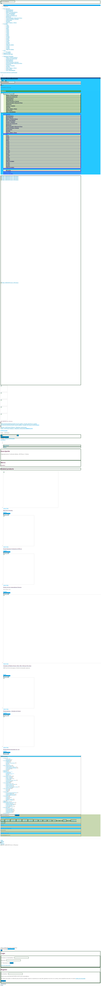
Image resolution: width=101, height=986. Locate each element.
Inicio (4, 50)
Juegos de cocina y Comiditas (10, 784)
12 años (8, 40)
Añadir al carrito (4, 437)
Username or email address (7, 957)
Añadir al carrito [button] (6, 513)
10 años (8, 36)
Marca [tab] (5, 447)
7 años (7, 33)
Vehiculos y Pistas (9, 787)
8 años (7, 34)
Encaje (7, 796)
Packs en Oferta (7, 53)
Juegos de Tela (8, 768)
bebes (7, 28)
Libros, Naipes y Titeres (11, 22)
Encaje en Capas (8, 808)
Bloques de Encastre (10, 438)
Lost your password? (5, 965)
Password (3, 960)
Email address (4, 973)
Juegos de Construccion (11, 15)
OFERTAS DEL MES (8, 54)
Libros (7, 789)
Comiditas (68, 820)
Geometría (7, 779)
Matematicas (8, 781)
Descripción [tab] (6, 445)
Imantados (7, 762)
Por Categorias (6, 8)
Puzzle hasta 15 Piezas (9, 810)
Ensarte (7, 798)
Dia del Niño (5, 770)
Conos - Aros (8, 805)
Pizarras (7, 764)
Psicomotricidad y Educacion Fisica (14, 18)
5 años (7, 30)
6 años (7, 32)
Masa (7, 763)
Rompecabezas (9, 9)
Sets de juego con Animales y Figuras (12, 786)
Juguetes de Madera (9, 793)
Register (3, 980)
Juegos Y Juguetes (10, 14)
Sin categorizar (5, 813)
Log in (11, 963)
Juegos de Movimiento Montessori (11, 792)
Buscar (17, 815)
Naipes (7, 790)
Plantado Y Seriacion (9, 799)
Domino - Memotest (9, 778)
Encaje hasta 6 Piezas (9, 809)
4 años (7, 29)
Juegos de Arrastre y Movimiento (11, 767)
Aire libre (8, 21)
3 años (7, 27)
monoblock (3, 439)
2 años (7, 26)
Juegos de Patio (8, 759)
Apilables (7, 772)
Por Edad (5, 23)
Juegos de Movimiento (9, 806)
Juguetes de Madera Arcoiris (10, 794)
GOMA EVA (8, 761)
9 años (7, 35)
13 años (8, 42)
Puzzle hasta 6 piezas (9, 811)
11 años (8, 37)
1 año (7, 25)
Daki (7, 774)
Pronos (7, 769)
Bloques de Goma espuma (10, 804)
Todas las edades (10, 44)
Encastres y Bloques (9, 766)
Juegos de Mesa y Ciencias (12, 19)
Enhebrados (8, 797)
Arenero (7, 758)
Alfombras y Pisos (9, 803)
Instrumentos (9, 20)
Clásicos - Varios (8, 777)
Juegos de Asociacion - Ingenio (11, 780)
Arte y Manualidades (10, 13)
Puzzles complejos (9, 812)
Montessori (8, 16)
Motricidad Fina (9, 11)
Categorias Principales (8, 56)
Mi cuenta (8, 51)
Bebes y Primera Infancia (11, 12)
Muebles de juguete (9, 785)
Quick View (5, 508)
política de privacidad (80, 978)
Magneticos (8, 775)
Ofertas (4, 800)
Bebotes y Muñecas (9, 783)
